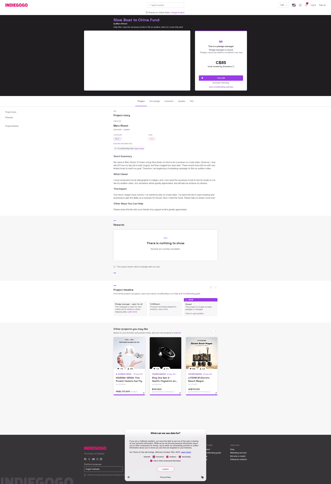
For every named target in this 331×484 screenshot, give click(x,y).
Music (117, 139)
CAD (282, 5)
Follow (221, 78)
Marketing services (238, 453)
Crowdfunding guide (191, 294)
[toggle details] (145, 394)
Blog (205, 456)
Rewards (9, 117)
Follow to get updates (194, 313)
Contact (206, 449)
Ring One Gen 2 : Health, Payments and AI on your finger (164, 381)
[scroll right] (215, 331)
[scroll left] (211, 287)
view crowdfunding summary (221, 87)
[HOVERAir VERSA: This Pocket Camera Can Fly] (129, 353)
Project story (10, 112)
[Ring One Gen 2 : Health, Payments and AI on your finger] (165, 353)
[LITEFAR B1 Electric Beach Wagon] (201, 353)
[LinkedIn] (101, 459)
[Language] (294, 5)
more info (118, 129)
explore (177, 333)
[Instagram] (97, 459)
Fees (232, 449)
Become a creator (238, 456)
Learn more (132, 312)
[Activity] (306, 5)
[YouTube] (93, 459)
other (152, 139)
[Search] (150, 5)
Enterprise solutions (238, 459)
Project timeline (11, 126)
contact (126, 129)
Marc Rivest (121, 24)
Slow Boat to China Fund (136, 19)
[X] (89, 459)
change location (178, 12)
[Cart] (300, 5)
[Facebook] (85, 459)
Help (176, 294)
